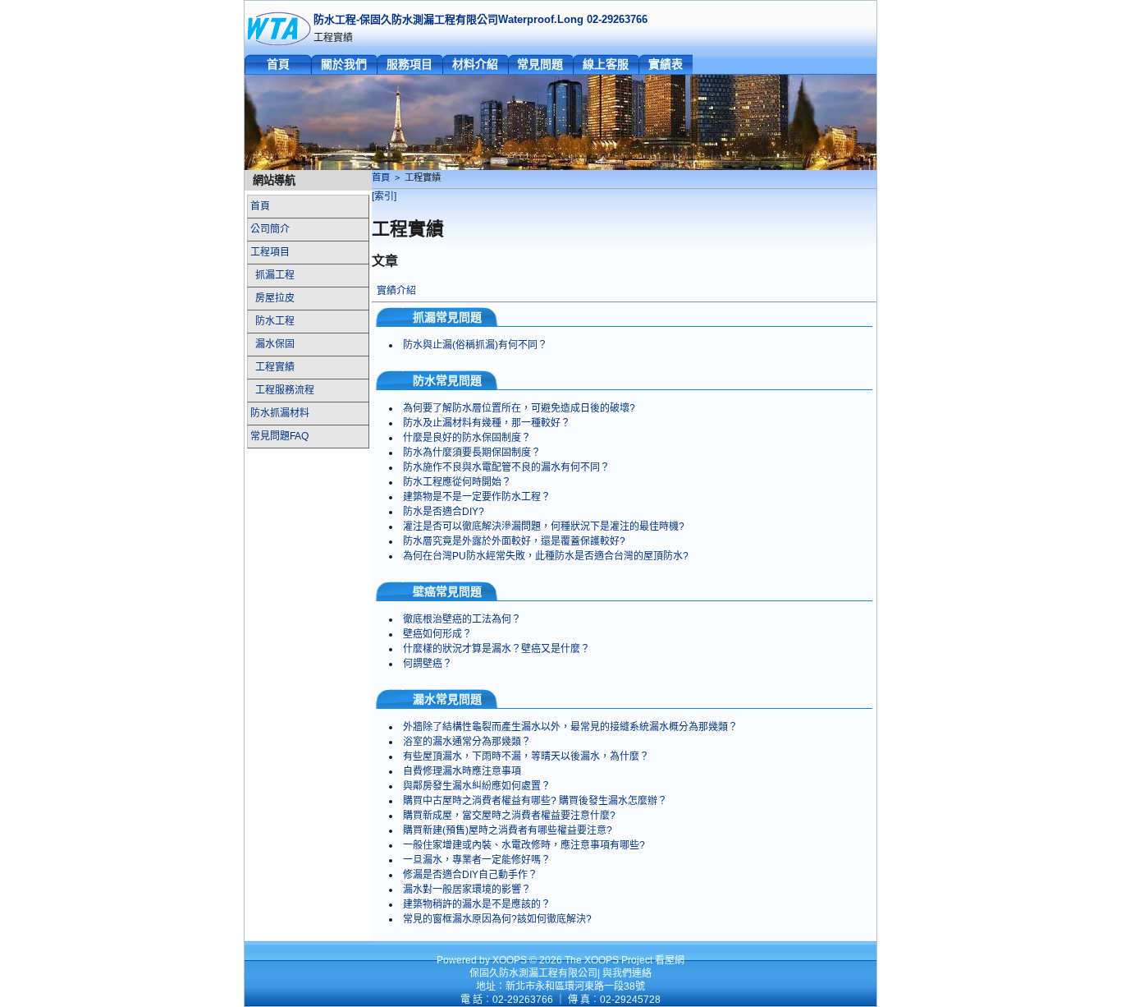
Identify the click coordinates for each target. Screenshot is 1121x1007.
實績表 (665, 64)
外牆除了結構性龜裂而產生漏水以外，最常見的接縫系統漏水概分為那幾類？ (570, 727)
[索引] (384, 196)
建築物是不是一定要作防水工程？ (477, 497)
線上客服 (606, 64)
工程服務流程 (284, 390)
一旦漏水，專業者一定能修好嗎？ (477, 860)
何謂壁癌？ (427, 663)
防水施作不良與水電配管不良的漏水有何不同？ (506, 467)
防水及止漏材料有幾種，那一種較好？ (486, 423)
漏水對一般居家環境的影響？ (467, 889)
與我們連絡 (627, 973)
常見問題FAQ (279, 436)
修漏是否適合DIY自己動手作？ (470, 875)
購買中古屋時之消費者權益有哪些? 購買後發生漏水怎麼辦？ (535, 801)
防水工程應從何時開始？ (457, 482)
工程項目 (270, 252)
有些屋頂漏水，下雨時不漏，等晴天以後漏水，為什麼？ (526, 756)
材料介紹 (475, 64)
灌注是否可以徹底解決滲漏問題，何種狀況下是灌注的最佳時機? (543, 526)
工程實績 (275, 367)
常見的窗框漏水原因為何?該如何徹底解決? (497, 919)
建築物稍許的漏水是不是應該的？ (477, 904)
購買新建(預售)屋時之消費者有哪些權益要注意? (507, 830)
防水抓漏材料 (279, 413)
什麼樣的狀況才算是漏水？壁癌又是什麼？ (496, 649)
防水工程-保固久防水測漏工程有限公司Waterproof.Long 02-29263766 (480, 19)
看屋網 (669, 960)
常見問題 (540, 64)
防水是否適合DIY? (443, 511)
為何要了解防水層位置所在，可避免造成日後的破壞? (519, 408)
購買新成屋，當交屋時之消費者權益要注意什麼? (509, 815)
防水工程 (275, 321)
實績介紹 (396, 291)
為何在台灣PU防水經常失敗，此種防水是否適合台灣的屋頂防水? (546, 556)
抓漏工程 (275, 275)
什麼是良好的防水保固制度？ (467, 438)
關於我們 (344, 64)
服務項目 (409, 64)
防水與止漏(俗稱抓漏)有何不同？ (475, 345)
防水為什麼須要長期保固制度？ (472, 452)
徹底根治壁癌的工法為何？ (462, 619)
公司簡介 (270, 229)
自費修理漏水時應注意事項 (462, 771)
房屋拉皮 (275, 298)
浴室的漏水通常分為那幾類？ (467, 741)
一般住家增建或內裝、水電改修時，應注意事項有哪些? (524, 845)
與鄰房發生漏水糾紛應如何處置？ (477, 786)
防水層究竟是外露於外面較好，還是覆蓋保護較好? (514, 541)
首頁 (278, 64)
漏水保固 (275, 344)
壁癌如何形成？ (437, 634)
